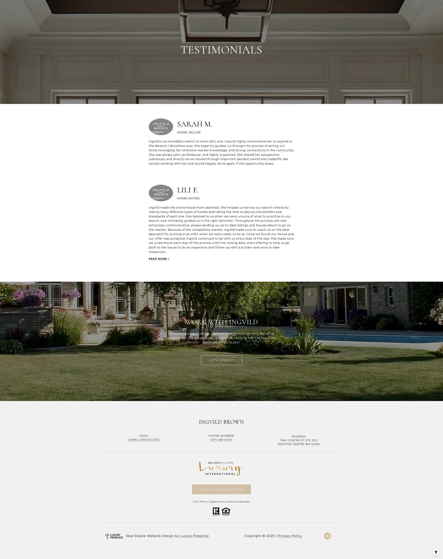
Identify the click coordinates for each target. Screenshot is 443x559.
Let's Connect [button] (221, 360)
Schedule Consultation (221, 489)
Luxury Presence (194, 536)
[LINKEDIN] (327, 535)
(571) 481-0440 (221, 439)
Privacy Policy (290, 536)
